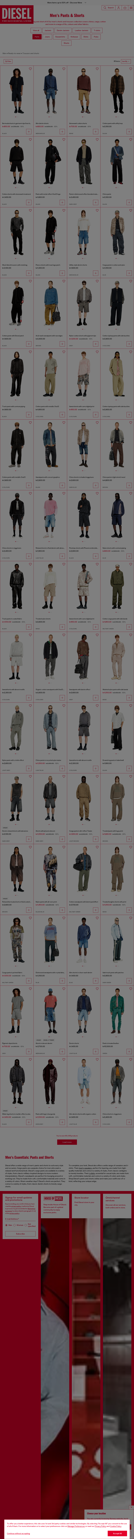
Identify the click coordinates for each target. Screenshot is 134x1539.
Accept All (117, 1533)
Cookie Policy (115, 1526)
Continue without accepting (18, 1533)
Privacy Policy (100, 1526)
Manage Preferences (76, 1526)
